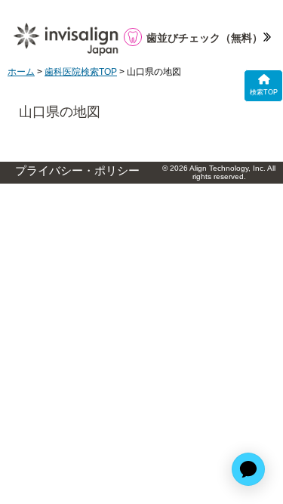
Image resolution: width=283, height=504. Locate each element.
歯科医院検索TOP (81, 71)
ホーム (21, 71)
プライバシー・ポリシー (77, 171)
